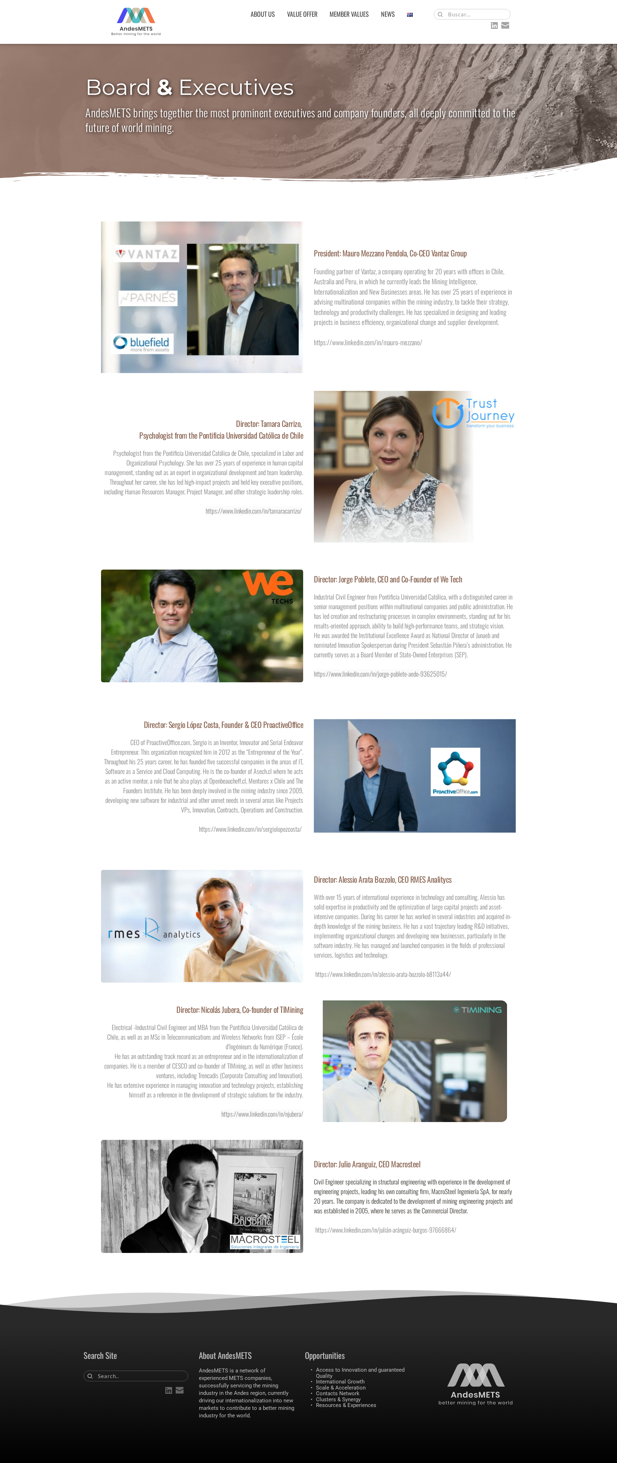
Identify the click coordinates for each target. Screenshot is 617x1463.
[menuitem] (262, 14)
